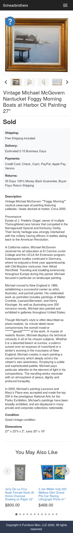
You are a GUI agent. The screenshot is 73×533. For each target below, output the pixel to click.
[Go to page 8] (42, 514)
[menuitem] (16, 82)
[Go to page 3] (24, 514)
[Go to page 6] (34, 514)
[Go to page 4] (27, 514)
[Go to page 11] (53, 514)
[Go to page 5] (31, 514)
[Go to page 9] (45, 514)
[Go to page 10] (49, 514)
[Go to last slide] (6, 82)
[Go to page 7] (38, 514)
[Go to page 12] (56, 514)
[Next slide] (67, 82)
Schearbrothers (15, 5)
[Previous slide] (7, 471)
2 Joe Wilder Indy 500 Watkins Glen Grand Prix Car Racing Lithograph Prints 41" (53, 494)
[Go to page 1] (16, 514)
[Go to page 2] (20, 514)
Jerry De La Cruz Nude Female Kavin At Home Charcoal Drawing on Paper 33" (19, 494)
